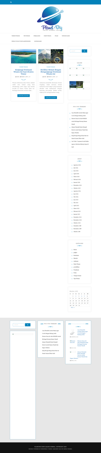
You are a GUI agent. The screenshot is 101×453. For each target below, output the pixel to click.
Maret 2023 (76, 208)
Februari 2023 (77, 211)
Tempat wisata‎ (16, 35)
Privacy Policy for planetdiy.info (21, 41)
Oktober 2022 (77, 223)
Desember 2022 (78, 217)
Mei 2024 (76, 197)
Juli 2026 (76, 168)
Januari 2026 (77, 182)
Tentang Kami (66, 35)
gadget (75, 252)
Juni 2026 (76, 170)
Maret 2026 (76, 176)
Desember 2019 (77, 225)
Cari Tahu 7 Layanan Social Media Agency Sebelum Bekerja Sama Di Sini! (80, 144)
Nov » (73, 307)
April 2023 (76, 205)
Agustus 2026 (77, 165)
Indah (17, 76)
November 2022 (78, 220)
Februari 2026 (77, 179)
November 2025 (78, 185)
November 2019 (77, 228)
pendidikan (76, 267)
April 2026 (76, 173)
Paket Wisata (47, 35)
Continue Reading (23, 95)
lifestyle (76, 258)
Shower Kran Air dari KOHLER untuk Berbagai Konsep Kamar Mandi (79, 121)
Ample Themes (68, 448)
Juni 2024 (76, 194)
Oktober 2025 (77, 188)
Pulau (56, 35)
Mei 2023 (76, 202)
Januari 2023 (77, 214)
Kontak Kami (37, 41)
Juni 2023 (76, 199)
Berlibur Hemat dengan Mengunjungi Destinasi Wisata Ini (50, 72)
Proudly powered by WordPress (38, 448)
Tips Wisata (27, 35)
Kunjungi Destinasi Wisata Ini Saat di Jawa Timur (24, 72)
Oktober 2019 (77, 231)
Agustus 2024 (77, 191)
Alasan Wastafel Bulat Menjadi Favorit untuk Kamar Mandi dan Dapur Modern (80, 129)
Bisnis (75, 249)
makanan (76, 261)
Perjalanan (37, 35)
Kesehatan (76, 255)
